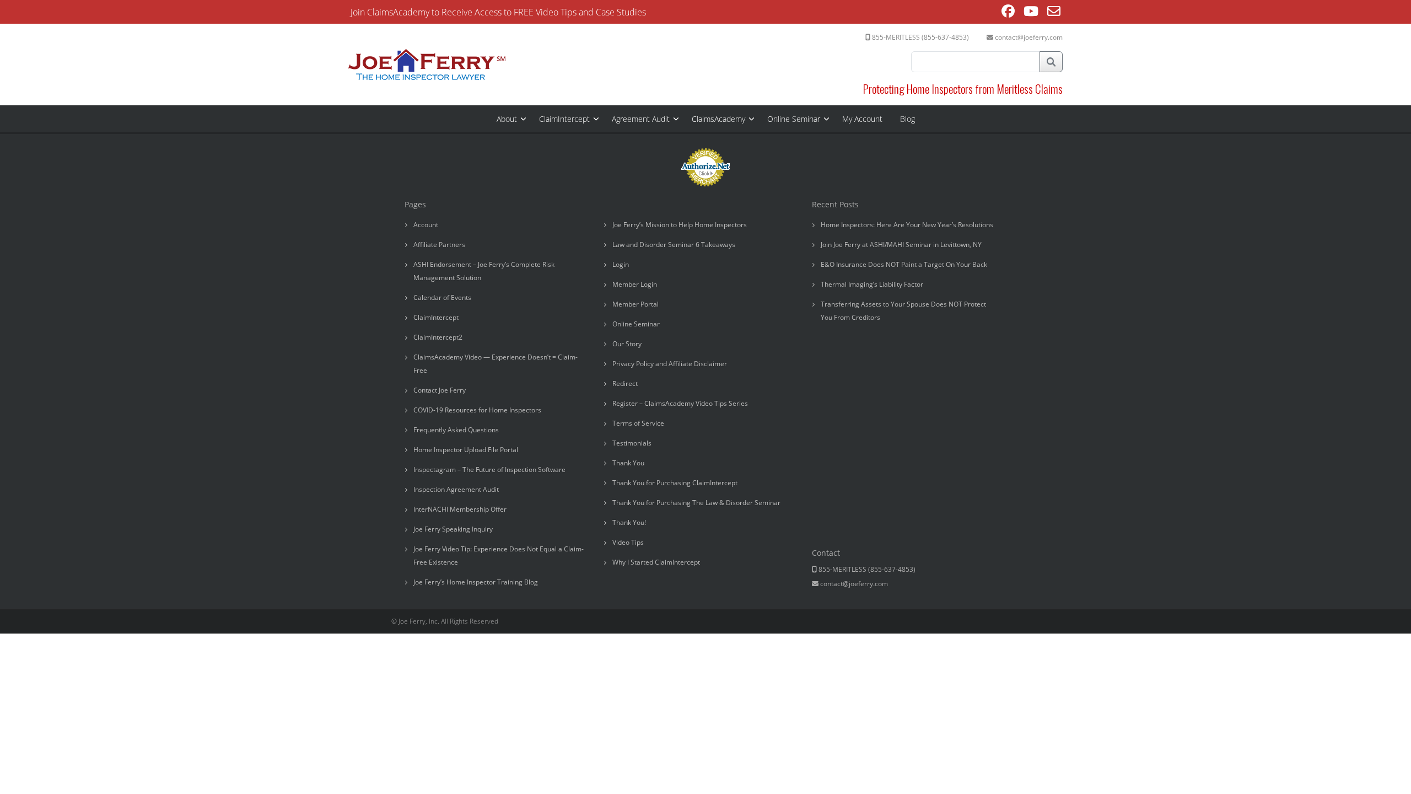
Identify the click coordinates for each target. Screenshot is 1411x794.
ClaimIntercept (564, 119)
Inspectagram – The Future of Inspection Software (489, 469)
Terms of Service (638, 423)
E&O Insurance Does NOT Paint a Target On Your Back (904, 264)
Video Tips (628, 542)
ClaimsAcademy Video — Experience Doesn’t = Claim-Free (495, 363)
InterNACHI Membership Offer (460, 509)
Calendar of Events (442, 297)
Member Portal (635, 304)
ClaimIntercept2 (437, 337)
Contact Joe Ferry (439, 390)
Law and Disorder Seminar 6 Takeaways (673, 244)
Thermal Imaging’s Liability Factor (872, 284)
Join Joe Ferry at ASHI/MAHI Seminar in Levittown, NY (901, 244)
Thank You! (629, 522)
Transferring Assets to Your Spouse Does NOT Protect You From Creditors (903, 310)
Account (425, 224)
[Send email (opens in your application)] (1053, 13)
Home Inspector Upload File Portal (465, 449)
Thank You (628, 463)
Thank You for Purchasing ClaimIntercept (674, 482)
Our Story (627, 343)
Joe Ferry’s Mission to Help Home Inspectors (679, 224)
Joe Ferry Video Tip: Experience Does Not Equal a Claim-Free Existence (498, 555)
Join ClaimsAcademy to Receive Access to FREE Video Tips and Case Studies (498, 12)
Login (620, 264)
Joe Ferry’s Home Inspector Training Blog (475, 582)
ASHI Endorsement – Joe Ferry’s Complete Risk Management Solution (483, 271)
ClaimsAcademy (718, 119)
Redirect (625, 383)
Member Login (634, 284)
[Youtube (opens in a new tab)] (1031, 13)
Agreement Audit (641, 119)
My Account (862, 119)
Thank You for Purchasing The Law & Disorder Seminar (696, 502)
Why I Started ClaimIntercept (656, 562)
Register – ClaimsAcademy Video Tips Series (680, 403)
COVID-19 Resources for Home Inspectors (477, 410)
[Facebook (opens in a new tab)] (1008, 13)
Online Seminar (793, 119)
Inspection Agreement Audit (456, 489)
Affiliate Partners (439, 244)
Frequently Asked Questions (456, 429)
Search (1051, 61)
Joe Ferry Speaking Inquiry (453, 529)
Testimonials (631, 443)
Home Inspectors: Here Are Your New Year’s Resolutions (907, 224)
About (507, 119)
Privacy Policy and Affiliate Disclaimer (669, 363)
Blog (907, 119)
